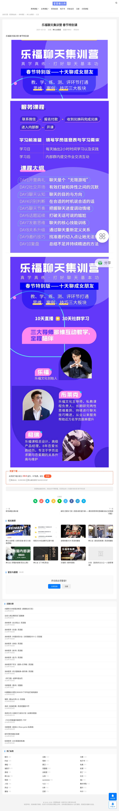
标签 (74, 802)
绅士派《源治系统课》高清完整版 (100, 541)
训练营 (46, 772)
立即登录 (54, 586)
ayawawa (47, 780)
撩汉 (45, 765)
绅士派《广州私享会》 (41, 563)
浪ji (83, 780)
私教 (83, 765)
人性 (8, 784)
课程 (8, 765)
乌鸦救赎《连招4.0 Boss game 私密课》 (19, 727)
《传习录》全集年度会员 (14, 678)
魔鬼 (8, 791)
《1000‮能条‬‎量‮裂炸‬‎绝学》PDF (15, 720)
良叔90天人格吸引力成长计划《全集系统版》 (21, 713)
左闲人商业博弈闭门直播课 (14, 616)
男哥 (8, 772)
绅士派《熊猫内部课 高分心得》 (17, 563)
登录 (47, 476)
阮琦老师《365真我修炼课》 (15, 741)
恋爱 (45, 791)
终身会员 (70, 9)
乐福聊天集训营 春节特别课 (59, 25)
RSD (83, 791)
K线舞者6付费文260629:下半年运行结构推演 (21, 692)
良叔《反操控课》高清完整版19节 (17, 706)
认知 (45, 776)
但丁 (83, 772)
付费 (83, 757)
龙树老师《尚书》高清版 (14, 650)
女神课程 (44, 9)
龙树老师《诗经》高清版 (14, 643)
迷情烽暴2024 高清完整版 (70, 541)
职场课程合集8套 (12, 511)
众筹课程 (85, 9)
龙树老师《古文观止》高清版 (15, 623)
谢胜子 (9, 768)
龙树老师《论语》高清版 (14, 630)
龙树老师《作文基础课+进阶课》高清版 (19, 671)
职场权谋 (54, 9)
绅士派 (9, 776)
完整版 (46, 768)
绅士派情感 (30, 14)
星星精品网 (59, 3)
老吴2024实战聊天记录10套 (43, 541)
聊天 (8, 757)
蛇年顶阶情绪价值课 (12, 734)
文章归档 (70, 802)
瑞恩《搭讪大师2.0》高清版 (15, 699)
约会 (8, 761)
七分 (45, 784)
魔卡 (83, 788)
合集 (45, 757)
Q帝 (45, 788)
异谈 (8, 788)
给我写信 (64, 802)
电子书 (62, 9)
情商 (45, 761)
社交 (83, 776)
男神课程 (34, 9)
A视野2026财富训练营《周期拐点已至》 (19, 609)
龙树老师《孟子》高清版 (14, 657)
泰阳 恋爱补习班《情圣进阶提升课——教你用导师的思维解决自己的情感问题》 (87, 512)
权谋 (83, 768)
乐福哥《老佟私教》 (68, 563)
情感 (8, 780)
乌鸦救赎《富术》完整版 (14, 685)
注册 (77, 9)
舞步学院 (85, 784)
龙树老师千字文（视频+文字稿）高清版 (19, 664)
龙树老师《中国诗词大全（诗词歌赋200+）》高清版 (23, 637)
